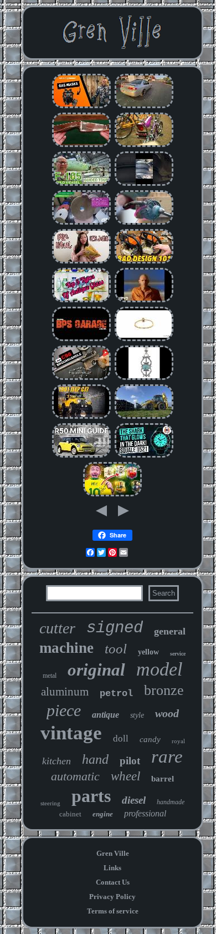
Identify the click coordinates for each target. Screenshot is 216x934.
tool (116, 648)
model (159, 669)
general (170, 631)
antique (105, 714)
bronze (164, 690)
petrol (116, 693)
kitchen (56, 761)
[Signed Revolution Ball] (112, 495)
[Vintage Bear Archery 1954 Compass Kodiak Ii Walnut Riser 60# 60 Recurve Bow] (81, 145)
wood (167, 713)
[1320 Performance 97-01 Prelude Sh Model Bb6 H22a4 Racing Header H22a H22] (144, 107)
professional (145, 813)
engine (102, 814)
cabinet (70, 814)
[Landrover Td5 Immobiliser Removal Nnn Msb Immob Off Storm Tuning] (81, 340)
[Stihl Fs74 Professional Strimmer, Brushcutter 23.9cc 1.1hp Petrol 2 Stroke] (144, 262)
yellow (148, 652)
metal (49, 675)
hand (95, 759)
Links (112, 868)
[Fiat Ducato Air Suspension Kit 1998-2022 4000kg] (144, 184)
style (137, 715)
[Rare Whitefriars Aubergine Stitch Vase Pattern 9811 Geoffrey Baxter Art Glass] (81, 301)
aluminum (65, 691)
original (96, 669)
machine (66, 647)
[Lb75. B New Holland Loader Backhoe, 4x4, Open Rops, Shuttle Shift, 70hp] (144, 417)
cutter (57, 628)
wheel (125, 776)
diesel (134, 800)
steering (50, 803)
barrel (162, 778)
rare (167, 757)
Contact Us (113, 882)
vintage (71, 733)
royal (178, 741)
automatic (75, 776)
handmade (170, 802)
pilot (130, 761)
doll (120, 738)
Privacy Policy (112, 896)
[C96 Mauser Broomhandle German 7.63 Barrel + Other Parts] (81, 378)
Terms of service (112, 911)
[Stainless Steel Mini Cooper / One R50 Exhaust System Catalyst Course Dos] (81, 456)
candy (150, 739)
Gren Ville (112, 853)
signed (114, 628)
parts (91, 796)
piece (64, 710)
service (178, 654)
